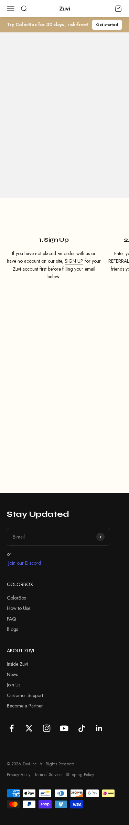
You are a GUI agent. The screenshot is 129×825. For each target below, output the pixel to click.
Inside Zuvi (17, 664)
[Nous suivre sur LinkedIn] (99, 728)
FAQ (11, 618)
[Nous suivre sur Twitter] (29, 728)
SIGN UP (74, 261)
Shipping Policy (80, 775)
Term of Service (48, 775)
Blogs (12, 629)
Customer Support (25, 695)
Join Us (13, 684)
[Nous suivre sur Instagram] (46, 728)
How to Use (18, 608)
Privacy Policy (18, 775)
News (12, 674)
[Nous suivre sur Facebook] (11, 728)
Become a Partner (25, 705)
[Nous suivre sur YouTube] (64, 728)
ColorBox (16, 597)
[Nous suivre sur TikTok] (81, 728)
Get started (107, 24)
